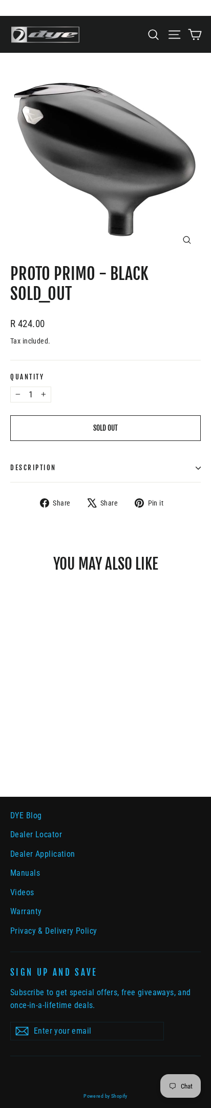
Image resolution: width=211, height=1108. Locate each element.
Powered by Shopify (105, 1096)
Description (33, 468)
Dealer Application (42, 854)
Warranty (25, 911)
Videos (22, 892)
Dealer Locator (36, 834)
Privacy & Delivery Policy (53, 931)
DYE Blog (25, 815)
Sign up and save (54, 972)
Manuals (25, 873)
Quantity (27, 377)
